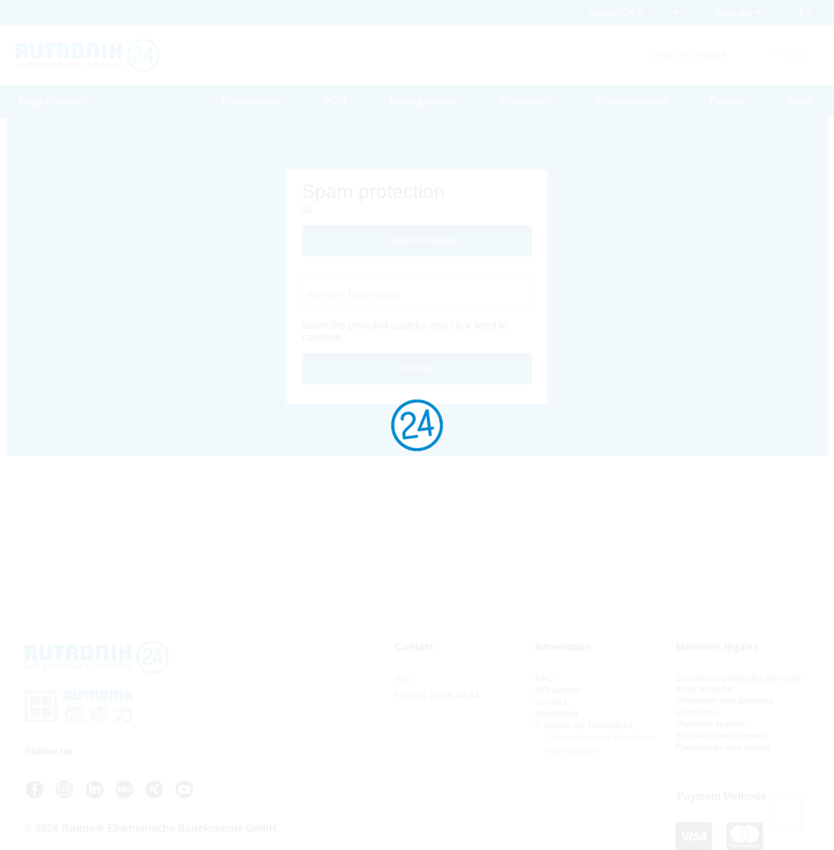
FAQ (544, 678)
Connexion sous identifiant (598, 737)
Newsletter (557, 713)
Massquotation (423, 101)
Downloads (526, 101)
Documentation (631, 101)
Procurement (251, 101)
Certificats (696, 712)
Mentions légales (710, 723)
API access (558, 690)
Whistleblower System (721, 735)
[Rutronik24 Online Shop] (88, 55)
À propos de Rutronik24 (584, 725)
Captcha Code (335, 271)
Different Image (420, 240)
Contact (727, 101)
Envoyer (417, 368)
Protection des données (724, 700)
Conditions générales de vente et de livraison (738, 683)
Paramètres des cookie (723, 747)
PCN (335, 101)
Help (799, 101)
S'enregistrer (570, 751)
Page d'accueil (53, 101)
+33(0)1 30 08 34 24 (436, 695)
